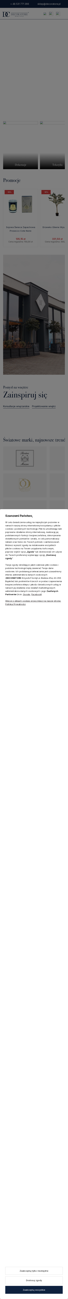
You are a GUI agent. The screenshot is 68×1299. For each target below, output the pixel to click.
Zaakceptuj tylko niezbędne (34, 1270)
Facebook (36, 594)
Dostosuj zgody (34, 1280)
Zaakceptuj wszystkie (34, 1290)
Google (26, 594)
